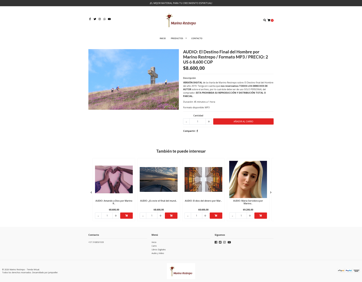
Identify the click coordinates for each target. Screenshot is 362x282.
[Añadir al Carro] (126, 215)
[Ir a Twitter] (95, 19)
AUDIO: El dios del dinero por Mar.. (203, 200)
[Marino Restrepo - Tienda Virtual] (181, 20)
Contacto (196, 38)
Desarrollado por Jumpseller (45, 272)
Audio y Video (158, 253)
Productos (177, 38)
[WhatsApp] (104, 19)
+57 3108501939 (96, 242)
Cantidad (198, 115)
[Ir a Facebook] (90, 19)
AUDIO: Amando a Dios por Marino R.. (113, 202)
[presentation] (91, 192)
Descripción (189, 78)
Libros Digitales (159, 249)
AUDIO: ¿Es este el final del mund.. (158, 200)
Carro (154, 245)
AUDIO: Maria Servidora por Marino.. (248, 202)
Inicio (163, 38)
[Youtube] (109, 19)
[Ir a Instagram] (99, 19)
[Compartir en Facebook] (197, 131)
